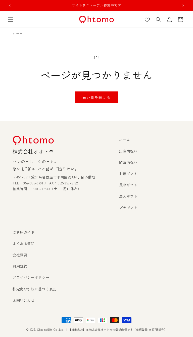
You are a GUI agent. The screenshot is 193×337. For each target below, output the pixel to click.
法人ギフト (128, 196)
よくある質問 (24, 243)
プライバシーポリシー (31, 277)
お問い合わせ (24, 300)
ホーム (124, 139)
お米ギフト (128, 173)
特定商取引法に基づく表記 (35, 288)
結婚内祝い (128, 162)
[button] (10, 19)
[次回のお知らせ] (183, 5)
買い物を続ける (96, 97)
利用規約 (20, 266)
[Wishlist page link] (147, 19)
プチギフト (128, 207)
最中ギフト (128, 184)
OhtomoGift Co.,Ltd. (50, 329)
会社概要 (20, 254)
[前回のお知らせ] (9, 5)
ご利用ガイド (24, 232)
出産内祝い (128, 151)
